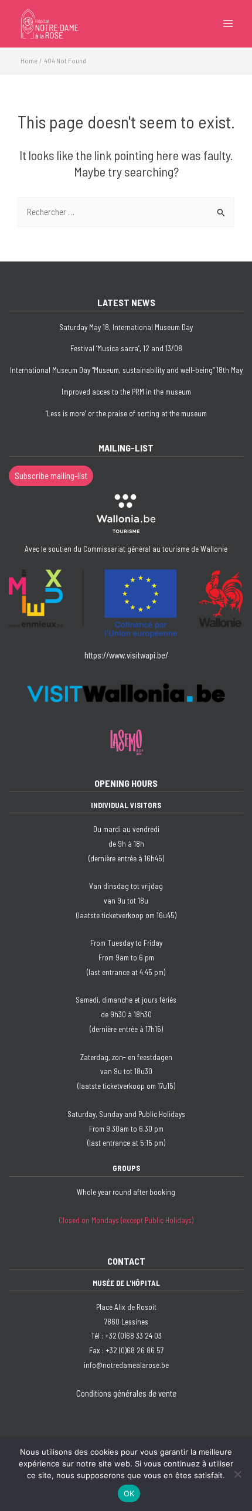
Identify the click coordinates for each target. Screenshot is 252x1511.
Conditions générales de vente (126, 1393)
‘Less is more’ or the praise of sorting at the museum (126, 413)
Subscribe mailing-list (51, 475)
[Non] (237, 1474)
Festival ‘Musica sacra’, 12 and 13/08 (126, 348)
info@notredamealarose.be (126, 1365)
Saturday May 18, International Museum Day (126, 327)
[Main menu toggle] (228, 23)
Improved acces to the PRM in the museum (126, 391)
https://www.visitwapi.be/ (126, 655)
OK (129, 1493)
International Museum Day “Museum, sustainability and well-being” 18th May (126, 370)
